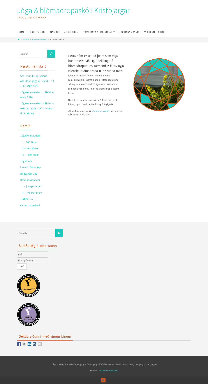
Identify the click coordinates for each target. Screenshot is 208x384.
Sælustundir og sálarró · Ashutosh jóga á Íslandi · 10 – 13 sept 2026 (37, 81)
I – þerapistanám (32, 186)
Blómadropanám (39, 39)
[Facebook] (103, 380)
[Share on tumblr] (34, 344)
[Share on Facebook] (19, 344)
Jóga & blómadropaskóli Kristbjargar (73, 10)
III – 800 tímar (30, 154)
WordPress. (113, 370)
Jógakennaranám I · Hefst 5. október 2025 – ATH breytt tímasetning (37, 108)
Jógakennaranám (30, 135)
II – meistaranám (32, 192)
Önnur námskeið (30, 205)
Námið (26, 39)
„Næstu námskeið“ (100, 111)
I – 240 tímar (29, 142)
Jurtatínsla (26, 199)
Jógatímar (26, 161)
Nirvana (103, 370)
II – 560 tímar (30, 148)
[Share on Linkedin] (29, 344)
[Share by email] (40, 344)
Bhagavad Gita (28, 173)
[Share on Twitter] (24, 344)
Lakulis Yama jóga (31, 167)
